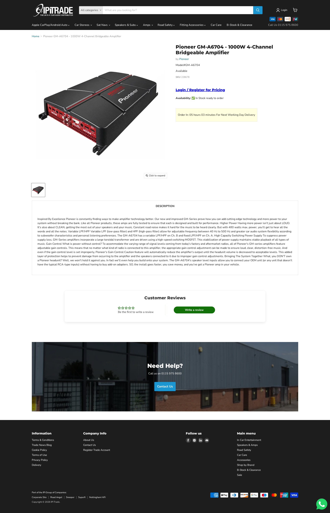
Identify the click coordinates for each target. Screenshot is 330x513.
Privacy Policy (40, 460)
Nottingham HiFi (97, 497)
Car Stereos (82, 25)
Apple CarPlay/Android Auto (50, 25)
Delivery (36, 465)
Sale (239, 475)
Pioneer (184, 59)
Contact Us (89, 445)
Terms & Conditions (43, 440)
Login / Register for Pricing (200, 90)
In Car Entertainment (249, 440)
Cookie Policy (39, 450)
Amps (147, 25)
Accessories (243, 460)
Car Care (216, 25)
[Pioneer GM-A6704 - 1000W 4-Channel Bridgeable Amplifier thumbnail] (38, 190)
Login (284, 10)
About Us (88, 440)
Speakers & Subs (125, 25)
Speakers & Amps (247, 445)
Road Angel (56, 497)
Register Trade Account (96, 450)
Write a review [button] (194, 310)
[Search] (257, 10)
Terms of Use (39, 455)
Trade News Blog (42, 445)
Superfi (81, 497)
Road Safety (165, 25)
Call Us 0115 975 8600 (283, 25)
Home (35, 36)
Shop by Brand (245, 465)
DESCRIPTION (165, 206)
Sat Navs (102, 25)
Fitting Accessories (192, 25)
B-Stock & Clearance (239, 25)
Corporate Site (39, 497)
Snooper (70, 497)
